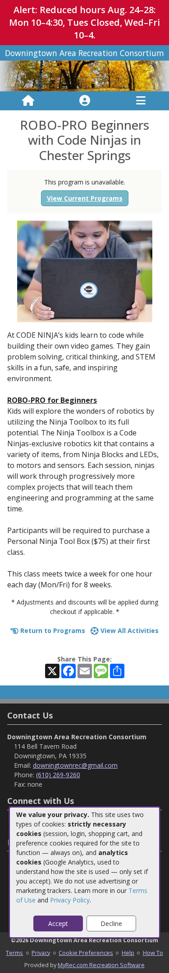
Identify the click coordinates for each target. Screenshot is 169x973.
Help (128, 953)
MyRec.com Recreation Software (101, 965)
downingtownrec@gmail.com (75, 765)
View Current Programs (85, 198)
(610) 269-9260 (58, 774)
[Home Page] (28, 100)
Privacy (41, 953)
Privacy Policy (70, 900)
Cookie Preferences (86, 953)
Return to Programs (51, 630)
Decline (111, 923)
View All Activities (129, 630)
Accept (58, 923)
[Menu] (141, 100)
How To (153, 953)
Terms (14, 953)
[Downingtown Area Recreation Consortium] (84, 75)
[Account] (84, 100)
